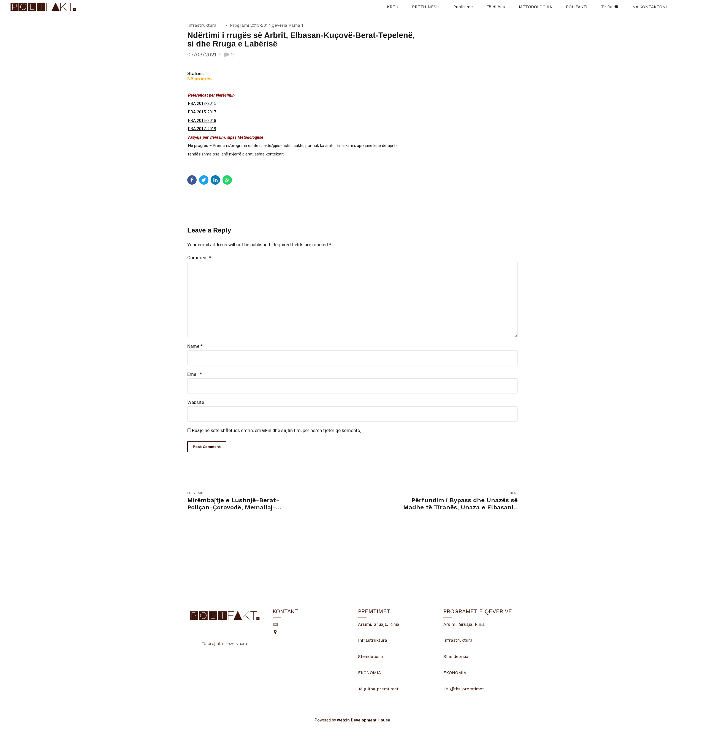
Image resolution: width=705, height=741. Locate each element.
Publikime (463, 6)
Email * (194, 374)
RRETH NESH (426, 6)
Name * (195, 346)
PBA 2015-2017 (202, 112)
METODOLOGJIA (535, 6)
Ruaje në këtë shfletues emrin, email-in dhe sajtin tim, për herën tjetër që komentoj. (277, 430)
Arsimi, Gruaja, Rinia (378, 624)
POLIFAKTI (576, 6)
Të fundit (610, 6)
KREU (392, 6)
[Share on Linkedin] (215, 180)
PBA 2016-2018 (202, 120)
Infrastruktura (201, 25)
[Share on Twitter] (203, 180)
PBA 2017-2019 (202, 128)
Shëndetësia (370, 656)
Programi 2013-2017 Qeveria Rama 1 (266, 25)
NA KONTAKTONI (649, 6)
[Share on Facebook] (192, 180)
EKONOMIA (369, 672)
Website (195, 402)
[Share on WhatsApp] (227, 180)
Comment (199, 257)
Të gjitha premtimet (378, 689)
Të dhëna (496, 6)
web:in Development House (363, 720)
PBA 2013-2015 (202, 103)
